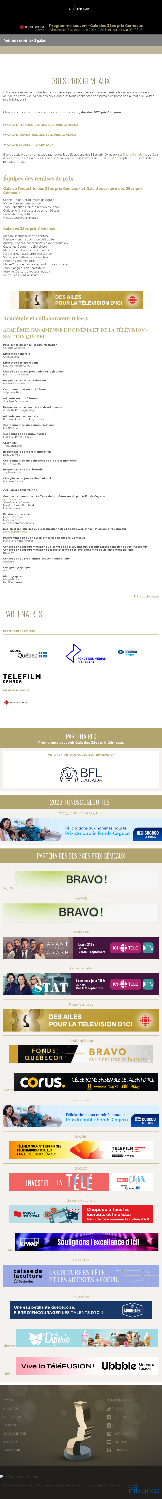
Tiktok (117, 1409)
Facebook (120, 1417)
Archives (10, 1442)
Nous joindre (14, 1433)
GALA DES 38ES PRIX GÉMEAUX (30, 144)
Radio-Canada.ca (134, 154)
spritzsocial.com (12, 499)
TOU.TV (109, 158)
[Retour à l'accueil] (81, 10)
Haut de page (147, 596)
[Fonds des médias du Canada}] (85, 653)
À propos (11, 1409)
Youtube (119, 1442)
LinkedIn (119, 1450)
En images (11, 1425)
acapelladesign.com (15, 531)
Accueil (9, 1400)
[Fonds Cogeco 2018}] (127, 654)
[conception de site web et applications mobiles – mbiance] (144, 1490)
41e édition (12, 1417)
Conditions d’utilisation (125, 1485)
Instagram (121, 1433)
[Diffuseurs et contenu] (81, 1477)
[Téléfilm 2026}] (21, 679)
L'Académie (12, 1450)
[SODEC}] (29, 654)
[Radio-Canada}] (15, 702)
